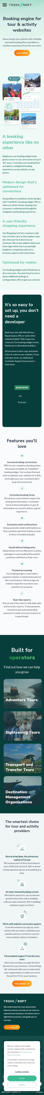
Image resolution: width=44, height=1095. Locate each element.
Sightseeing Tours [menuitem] (23, 732)
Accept (22, 1078)
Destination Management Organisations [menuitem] (19, 797)
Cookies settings (22, 1072)
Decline (22, 1085)
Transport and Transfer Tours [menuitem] (20, 767)
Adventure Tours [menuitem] (22, 700)
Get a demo (22, 53)
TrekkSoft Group (28, 1092)
